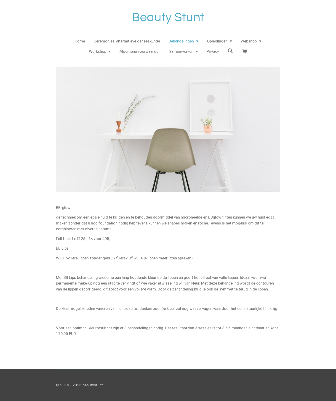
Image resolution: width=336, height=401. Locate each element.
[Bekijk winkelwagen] (244, 51)
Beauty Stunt (168, 17)
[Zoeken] (230, 50)
